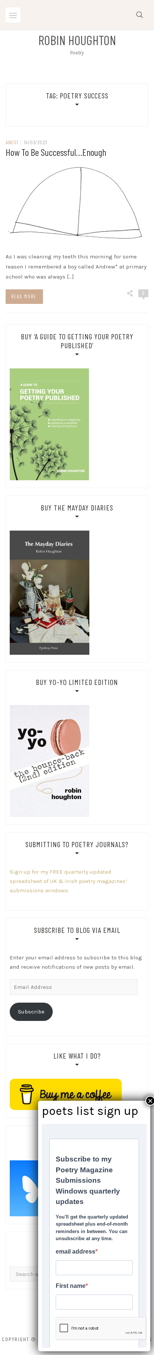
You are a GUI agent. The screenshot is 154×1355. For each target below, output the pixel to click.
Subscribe (31, 1011)
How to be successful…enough (56, 152)
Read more (24, 296)
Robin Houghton (77, 40)
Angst (12, 142)
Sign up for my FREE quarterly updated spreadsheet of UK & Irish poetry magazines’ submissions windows (68, 881)
